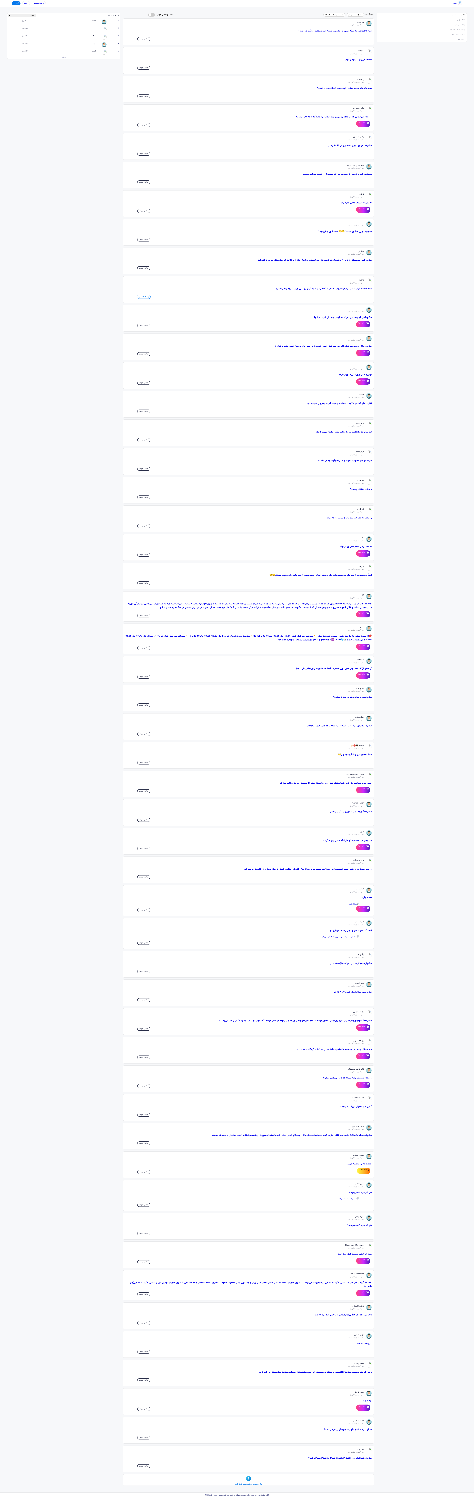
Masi (94, 36)
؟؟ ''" (362, 595)
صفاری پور (360, 1449)
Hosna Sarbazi (357, 1098)
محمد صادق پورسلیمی (355, 774)
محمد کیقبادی (358, 1126)
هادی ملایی (359, 688)
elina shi (360, 660)
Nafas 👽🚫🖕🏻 (357, 745)
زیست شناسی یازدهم (457, 29)
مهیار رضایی (359, 1335)
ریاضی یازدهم (460, 24)
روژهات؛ (360, 79)
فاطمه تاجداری (358, 1306)
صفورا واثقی (359, 1363)
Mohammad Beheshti (354, 1245)
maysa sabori (358, 803)
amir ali (360, 480)
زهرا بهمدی (359, 717)
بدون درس (461, 39)
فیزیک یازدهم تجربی (458, 34)
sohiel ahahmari (357, 1274)
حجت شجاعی (358, 1420)
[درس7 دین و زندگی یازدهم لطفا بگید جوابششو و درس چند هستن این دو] (248, 936)
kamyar (361, 51)
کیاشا (94, 51)
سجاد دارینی (359, 1392)
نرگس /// (360, 954)
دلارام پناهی (359, 1216)
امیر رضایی (359, 983)
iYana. (361, 280)
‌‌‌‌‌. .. (363, 222)
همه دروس (461, 20)
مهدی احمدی (358, 1155)
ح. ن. (362, 831)
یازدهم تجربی (358, 1012)
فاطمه (361, 194)
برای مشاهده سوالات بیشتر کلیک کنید (248, 1484)
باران (94, 43)
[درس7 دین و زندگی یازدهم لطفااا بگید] (248, 904)
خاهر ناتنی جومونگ (356, 1069)
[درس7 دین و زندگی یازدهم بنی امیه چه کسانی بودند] (248, 1198)
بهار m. (361, 566)
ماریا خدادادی (358, 860)
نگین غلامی (359, 1184)
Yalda (94, 21)
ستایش (361, 251)
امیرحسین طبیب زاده (355, 165)
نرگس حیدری (358, 108)
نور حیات (360, 22)
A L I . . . (360, 538)
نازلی (362, 627)
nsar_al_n (360, 423)
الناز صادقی (359, 889)
